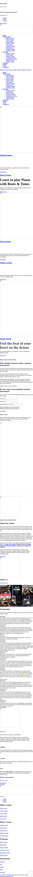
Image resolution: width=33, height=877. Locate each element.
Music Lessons (7, 36)
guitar (13, 544)
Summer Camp (10, 61)
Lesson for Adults (11, 57)
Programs (5, 52)
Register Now (3, 23)
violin (1, 545)
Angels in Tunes (4, 847)
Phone (1, 401)
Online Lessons (10, 60)
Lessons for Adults (4, 850)
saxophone (13, 545)
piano (6, 544)
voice (10, 544)
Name (1, 398)
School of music (6, 155)
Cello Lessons (9, 48)
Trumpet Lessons (10, 49)
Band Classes (9, 54)
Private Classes (3, 842)
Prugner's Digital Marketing (6, 876)
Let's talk (2, 784)
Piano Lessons (10, 38)
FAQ (4, 66)
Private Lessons (10, 53)
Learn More (3, 259)
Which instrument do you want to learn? (9, 407)
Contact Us (6, 67)
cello (4, 545)
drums (29, 544)
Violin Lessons (10, 43)
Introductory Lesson (11, 59)
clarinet (19, 545)
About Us (5, 63)
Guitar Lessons (10, 39)
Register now (3, 783)
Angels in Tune (10, 56)
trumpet (26, 545)
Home (4, 35)
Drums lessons (5, 339)
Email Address (3, 404)
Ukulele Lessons (10, 50)
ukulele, (8, 545)
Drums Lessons (10, 42)
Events (5, 64)
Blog (1, 869)
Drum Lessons (3, 816)
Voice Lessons (9, 41)
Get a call (3, 411)
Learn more (3, 355)
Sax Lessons (9, 45)
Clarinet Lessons (10, 46)
